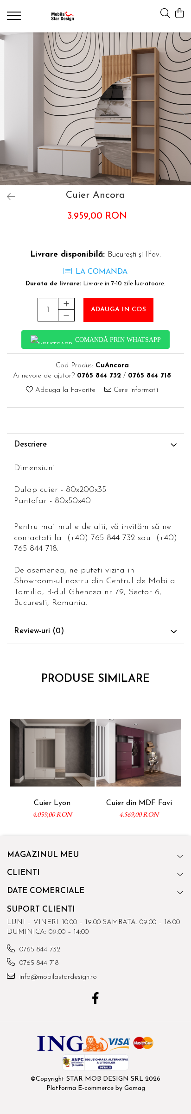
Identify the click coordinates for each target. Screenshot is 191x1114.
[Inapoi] (7, 197)
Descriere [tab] (30, 444)
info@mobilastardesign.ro (57, 977)
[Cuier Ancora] (95, 108)
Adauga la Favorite (64, 390)
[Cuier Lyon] (52, 752)
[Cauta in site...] (165, 14)
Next (183, 118)
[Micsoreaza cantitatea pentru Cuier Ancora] (66, 315)
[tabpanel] (95, 108)
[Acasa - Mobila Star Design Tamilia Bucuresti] (62, 16)
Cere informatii (134, 390)
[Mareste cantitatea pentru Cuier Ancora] (66, 304)
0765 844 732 (38, 949)
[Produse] (15, 18)
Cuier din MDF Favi (139, 803)
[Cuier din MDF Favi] (138, 752)
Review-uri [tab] (39, 631)
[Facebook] (96, 999)
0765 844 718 (37, 963)
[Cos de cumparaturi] (179, 14)
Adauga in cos (118, 309)
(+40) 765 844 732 (101, 538)
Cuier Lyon (52, 803)
